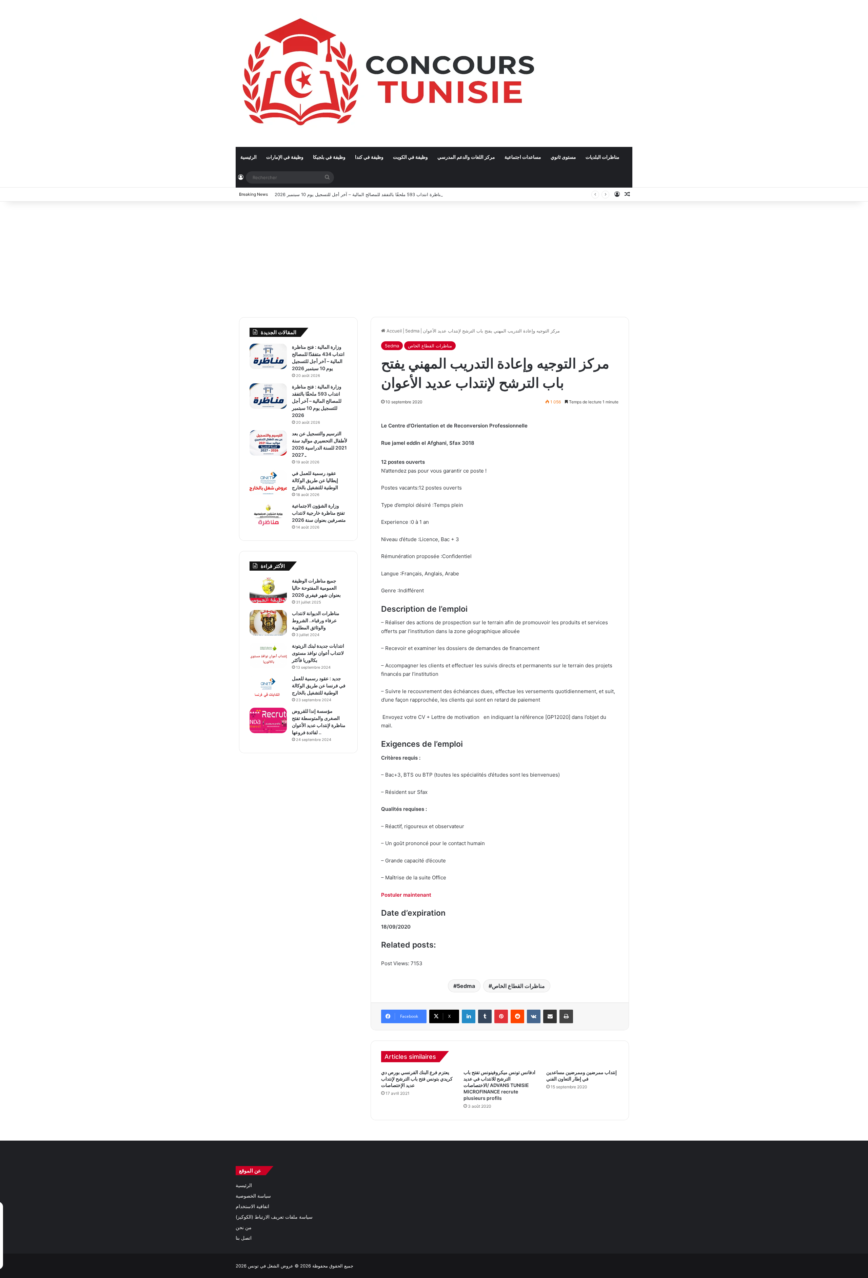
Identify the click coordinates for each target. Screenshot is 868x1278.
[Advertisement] (434, 255)
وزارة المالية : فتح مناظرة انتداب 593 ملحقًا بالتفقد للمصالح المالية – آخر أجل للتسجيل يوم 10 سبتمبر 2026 (376, 194)
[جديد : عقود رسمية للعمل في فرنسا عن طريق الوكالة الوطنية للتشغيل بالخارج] (268, 688)
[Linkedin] (468, 1016)
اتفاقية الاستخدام (252, 1206)
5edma (412, 330)
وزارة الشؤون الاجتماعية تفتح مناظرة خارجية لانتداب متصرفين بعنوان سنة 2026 (319, 513)
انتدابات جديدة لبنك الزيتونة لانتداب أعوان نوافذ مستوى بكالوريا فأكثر (318, 653)
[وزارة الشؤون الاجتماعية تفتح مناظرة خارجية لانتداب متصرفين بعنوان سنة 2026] (268, 515)
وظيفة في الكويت (410, 157)
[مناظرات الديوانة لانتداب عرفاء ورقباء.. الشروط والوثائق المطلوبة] (268, 622)
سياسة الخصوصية (253, 1196)
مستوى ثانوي (563, 157)
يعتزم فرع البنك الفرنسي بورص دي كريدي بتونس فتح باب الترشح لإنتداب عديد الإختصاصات (417, 1078)
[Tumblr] (485, 1016)
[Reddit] (517, 1016)
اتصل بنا (244, 1238)
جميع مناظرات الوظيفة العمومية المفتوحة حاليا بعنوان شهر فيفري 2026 (316, 588)
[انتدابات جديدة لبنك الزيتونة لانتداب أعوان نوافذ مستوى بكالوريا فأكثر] (268, 655)
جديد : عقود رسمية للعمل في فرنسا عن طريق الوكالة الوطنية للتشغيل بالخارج (319, 685)
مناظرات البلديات (602, 157)
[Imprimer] (566, 1016)
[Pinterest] (501, 1016)
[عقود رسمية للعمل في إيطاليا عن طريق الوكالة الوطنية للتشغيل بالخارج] (268, 482)
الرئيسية (248, 157)
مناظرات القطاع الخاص (430, 345)
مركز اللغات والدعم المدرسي (466, 157)
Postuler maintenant (406, 895)
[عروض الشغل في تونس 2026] (390, 73)
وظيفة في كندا (369, 157)
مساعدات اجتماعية (523, 157)
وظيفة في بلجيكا (329, 157)
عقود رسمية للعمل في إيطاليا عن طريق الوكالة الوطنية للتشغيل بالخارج (315, 480)
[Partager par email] (550, 1016)
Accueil (393, 330)
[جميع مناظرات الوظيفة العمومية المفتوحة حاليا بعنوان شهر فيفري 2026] (268, 590)
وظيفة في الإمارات (284, 157)
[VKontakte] (533, 1016)
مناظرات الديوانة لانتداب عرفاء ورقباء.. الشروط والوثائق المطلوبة (315, 620)
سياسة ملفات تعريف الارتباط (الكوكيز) (274, 1217)
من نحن (244, 1227)
